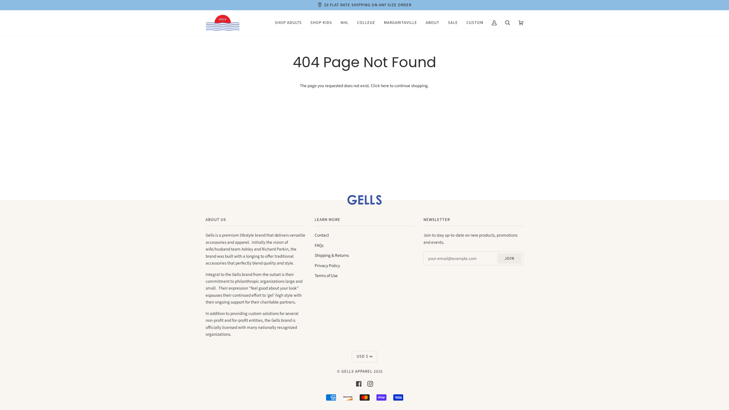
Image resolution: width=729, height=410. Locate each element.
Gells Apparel (356, 371)
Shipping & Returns (332, 255)
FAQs (319, 245)
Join (509, 258)
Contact (322, 235)
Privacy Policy (327, 266)
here (385, 86)
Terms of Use (326, 275)
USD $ (362, 356)
